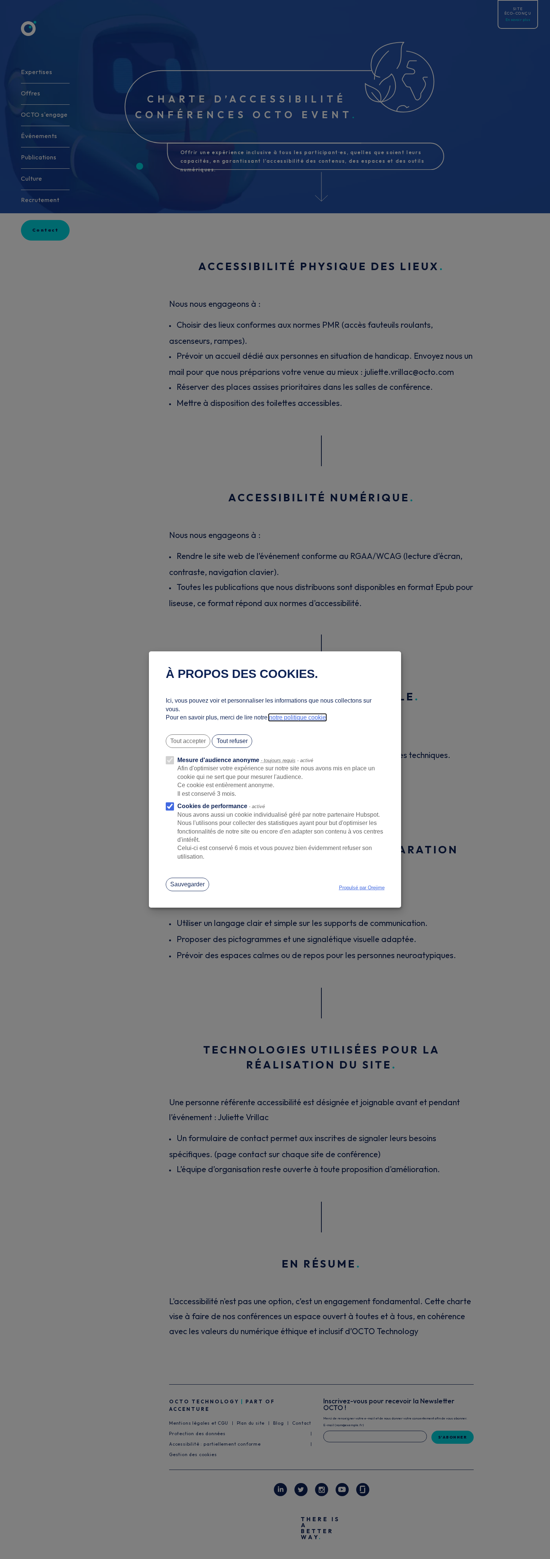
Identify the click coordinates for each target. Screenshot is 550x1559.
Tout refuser (232, 741)
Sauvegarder (187, 884)
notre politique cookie (297, 717)
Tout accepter (188, 741)
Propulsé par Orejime (362, 887)
